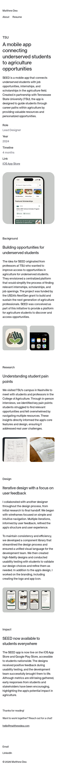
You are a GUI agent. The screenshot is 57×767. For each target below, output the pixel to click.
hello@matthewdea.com (16, 725)
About (6, 16)
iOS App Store (11, 163)
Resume (17, 16)
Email (6, 746)
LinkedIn (7, 753)
